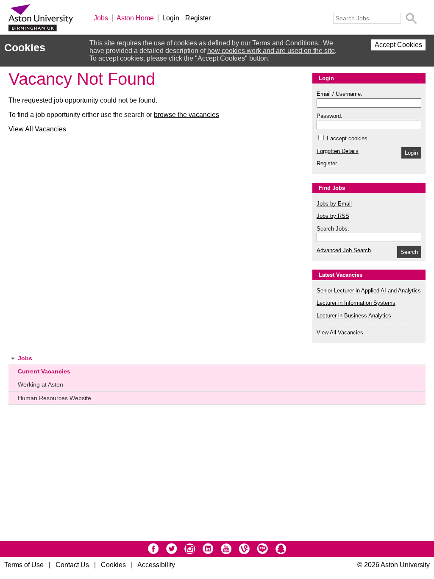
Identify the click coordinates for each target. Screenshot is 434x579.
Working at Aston (40, 384)
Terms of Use (24, 564)
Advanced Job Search (344, 250)
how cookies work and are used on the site (271, 50)
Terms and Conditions (285, 43)
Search (409, 252)
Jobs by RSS (333, 216)
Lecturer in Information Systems (356, 303)
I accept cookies (346, 138)
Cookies (113, 564)
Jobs (101, 18)
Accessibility (156, 564)
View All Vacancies (37, 129)
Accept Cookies (398, 44)
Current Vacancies (44, 371)
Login (170, 18)
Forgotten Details (338, 151)
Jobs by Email (334, 203)
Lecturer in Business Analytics (354, 315)
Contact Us (72, 564)
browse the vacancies (186, 114)
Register (198, 18)
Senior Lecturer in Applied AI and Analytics (369, 290)
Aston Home (135, 18)
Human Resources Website (54, 398)
